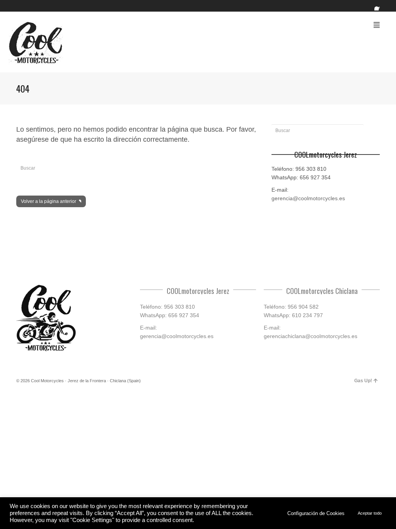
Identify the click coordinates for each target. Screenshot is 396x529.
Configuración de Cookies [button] (316, 513)
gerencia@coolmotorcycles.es (308, 198)
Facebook (379, 5)
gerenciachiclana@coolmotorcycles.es (310, 336)
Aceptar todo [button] (370, 513)
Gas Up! (363, 380)
